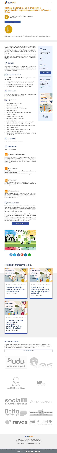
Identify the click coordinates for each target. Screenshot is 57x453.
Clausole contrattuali (28, 443)
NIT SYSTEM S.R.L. (37, 440)
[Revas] (16, 422)
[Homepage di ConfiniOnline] (28, 436)
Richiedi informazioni (28, 350)
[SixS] (41, 362)
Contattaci (19, 443)
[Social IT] (16, 401)
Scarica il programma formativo (45, 116)
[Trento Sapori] (41, 401)
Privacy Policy (29, 451)
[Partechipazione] (41, 412)
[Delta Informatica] (16, 412)
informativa (37, 443)
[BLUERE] (41, 422)
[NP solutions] (41, 383)
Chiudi (37, 451)
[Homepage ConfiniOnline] (10, 2)
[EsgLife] (16, 383)
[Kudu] (16, 362)
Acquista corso (12, 22)
